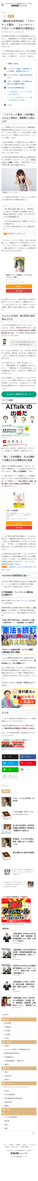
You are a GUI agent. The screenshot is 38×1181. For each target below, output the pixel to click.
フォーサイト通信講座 (28, 600)
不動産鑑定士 (9, 1057)
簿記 (6, 1072)
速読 (6, 1128)
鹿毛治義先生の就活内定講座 (23, 852)
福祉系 (7, 1121)
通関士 (7, 1106)
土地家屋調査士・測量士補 (14, 1061)
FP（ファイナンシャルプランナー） (17, 1087)
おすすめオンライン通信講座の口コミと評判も (19, 1150)
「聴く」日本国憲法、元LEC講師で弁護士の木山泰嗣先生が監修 (19, 82)
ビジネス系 (9, 1083)
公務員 (7, 1110)
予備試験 (8, 1027)
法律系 (7, 1019)
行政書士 (8, 1034)
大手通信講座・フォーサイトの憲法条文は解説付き (20, 93)
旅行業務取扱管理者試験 (13, 1098)
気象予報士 (8, 1102)
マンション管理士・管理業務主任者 (17, 1049)
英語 (6, 1125)
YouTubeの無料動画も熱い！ (17, 88)
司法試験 (8, 1023)
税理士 (7, 1079)
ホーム (5, 1144)
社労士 (7, 1091)
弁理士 (7, 1038)
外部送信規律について (27, 1146)
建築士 (7, 1064)
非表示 (16, 63)
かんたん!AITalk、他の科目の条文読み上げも (20, 76)
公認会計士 (8, 1076)
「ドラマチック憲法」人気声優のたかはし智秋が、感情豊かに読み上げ (19, 70)
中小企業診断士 (10, 1094)
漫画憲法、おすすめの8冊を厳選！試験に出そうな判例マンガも (23, 841)
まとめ (9, 105)
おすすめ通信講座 (11, 1117)
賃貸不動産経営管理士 (12, 1053)
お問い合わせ (14, 1146)
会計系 (7, 1068)
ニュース (5, 785)
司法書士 (8, 1031)
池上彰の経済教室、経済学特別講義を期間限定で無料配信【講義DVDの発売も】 (23, 828)
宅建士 (7, 1046)
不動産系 (8, 1042)
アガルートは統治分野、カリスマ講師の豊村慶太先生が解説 (20, 99)
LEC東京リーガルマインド (23, 130)
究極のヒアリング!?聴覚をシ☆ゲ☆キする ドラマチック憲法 (19, 276)
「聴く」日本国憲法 (12, 510)
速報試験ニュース (19, 5)
